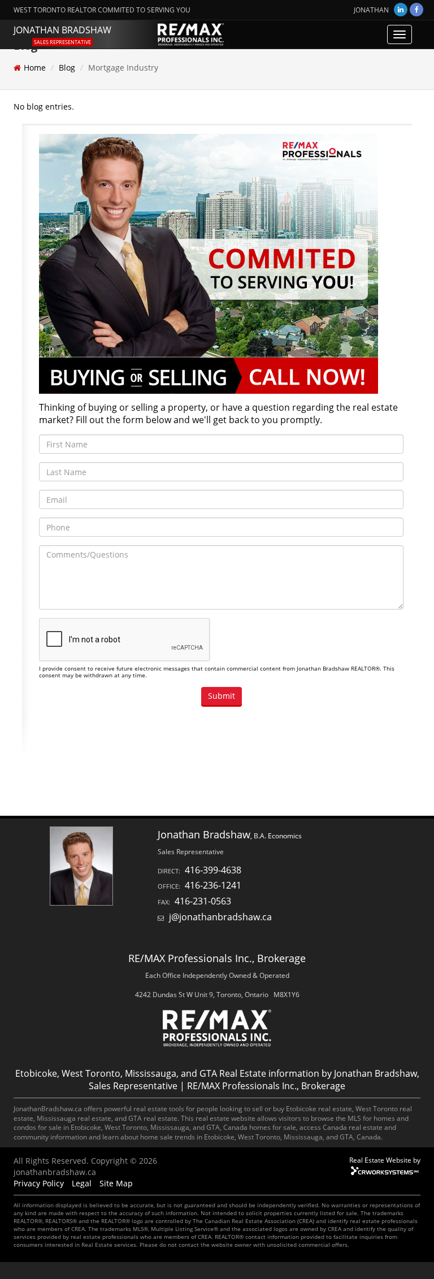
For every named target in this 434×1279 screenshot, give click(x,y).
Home (35, 67)
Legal (82, 1183)
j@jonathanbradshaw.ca (220, 917)
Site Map (116, 1183)
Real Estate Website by (384, 1159)
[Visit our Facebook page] (416, 9)
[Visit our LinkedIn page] (400, 9)
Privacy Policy (39, 1183)
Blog (67, 67)
